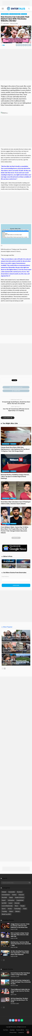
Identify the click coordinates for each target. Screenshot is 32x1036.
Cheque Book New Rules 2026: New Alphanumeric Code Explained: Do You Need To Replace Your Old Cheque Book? (15, 449)
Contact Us (21, 1032)
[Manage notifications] (28, 1032)
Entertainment (6, 894)
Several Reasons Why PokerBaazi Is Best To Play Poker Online (20, 973)
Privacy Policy (13, 1032)
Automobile (12, 892)
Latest (10, 903)
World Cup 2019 (6, 914)
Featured (21, 894)
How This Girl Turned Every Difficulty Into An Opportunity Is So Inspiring (16, 409)
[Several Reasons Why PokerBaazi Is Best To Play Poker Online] (5, 974)
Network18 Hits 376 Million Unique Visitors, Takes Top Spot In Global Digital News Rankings (15, 476)
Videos (11, 911)
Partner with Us (20, 1030)
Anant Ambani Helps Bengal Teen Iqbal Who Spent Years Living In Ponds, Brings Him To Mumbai (15, 638)
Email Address (5, 576)
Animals (4, 892)
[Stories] (23, 566)
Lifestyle (17, 903)
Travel (24, 908)
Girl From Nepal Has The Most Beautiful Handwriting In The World (19, 1000)
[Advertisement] (16, 3)
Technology (17, 908)
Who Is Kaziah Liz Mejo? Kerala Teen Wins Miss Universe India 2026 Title (20, 934)
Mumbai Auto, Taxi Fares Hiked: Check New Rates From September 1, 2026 (21, 943)
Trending (13, 443)
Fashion (14, 894)
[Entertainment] (9, 561)
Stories (10, 908)
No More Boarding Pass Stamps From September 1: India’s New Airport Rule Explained (20, 952)
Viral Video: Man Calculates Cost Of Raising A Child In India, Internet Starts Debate (15, 503)
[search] (29, 8)
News (16, 906)
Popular (24, 14)
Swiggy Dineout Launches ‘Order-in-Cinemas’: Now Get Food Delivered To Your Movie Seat (20, 925)
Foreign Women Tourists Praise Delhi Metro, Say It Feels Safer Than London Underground (15, 650)
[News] (23, 561)
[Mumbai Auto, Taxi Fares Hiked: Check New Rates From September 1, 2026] (5, 944)
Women (17, 911)
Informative (5, 14)
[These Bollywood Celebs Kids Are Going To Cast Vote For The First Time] (5, 991)
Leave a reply (6, 417)
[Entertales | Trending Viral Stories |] (16, 8)
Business (19, 892)
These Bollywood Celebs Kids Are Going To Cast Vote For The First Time (20, 990)
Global (11, 897)
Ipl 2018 (4, 903)
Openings (12, 1030)
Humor (3, 900)
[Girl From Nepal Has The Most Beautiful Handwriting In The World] (5, 1000)
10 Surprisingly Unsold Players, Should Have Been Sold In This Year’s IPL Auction (16, 402)
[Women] (9, 566)
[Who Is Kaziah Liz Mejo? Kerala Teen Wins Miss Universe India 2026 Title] (5, 935)
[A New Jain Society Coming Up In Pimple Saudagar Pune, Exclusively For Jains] (5, 982)
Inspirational (20, 900)
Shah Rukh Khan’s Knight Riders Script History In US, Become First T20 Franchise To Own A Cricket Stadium (16, 662)
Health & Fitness (19, 897)
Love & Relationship (15, 14)
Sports (3, 908)
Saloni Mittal (6, 23)
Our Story (5, 1030)
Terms (27, 1030)
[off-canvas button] (3, 9)
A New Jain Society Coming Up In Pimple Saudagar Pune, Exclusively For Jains (21, 981)
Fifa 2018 (4, 897)
